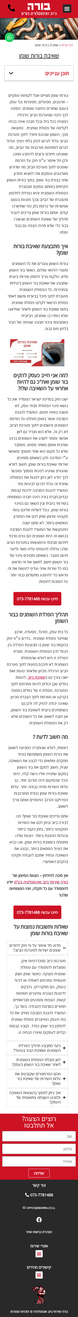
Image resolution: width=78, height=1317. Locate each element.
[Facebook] (39, 1219)
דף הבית (67, 45)
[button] (67, 8)
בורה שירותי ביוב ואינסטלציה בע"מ (41, 882)
